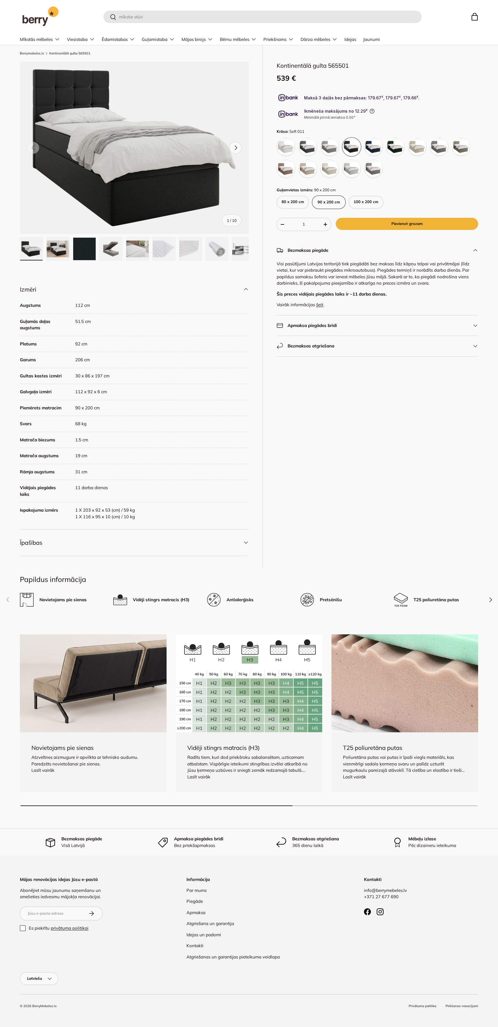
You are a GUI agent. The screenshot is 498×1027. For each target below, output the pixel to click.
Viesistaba (77, 39)
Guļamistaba (154, 39)
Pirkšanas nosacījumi (462, 1006)
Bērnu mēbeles (234, 39)
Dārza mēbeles (315, 39)
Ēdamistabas (115, 39)
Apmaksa (195, 912)
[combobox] (262, 17)
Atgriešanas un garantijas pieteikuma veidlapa (233, 957)
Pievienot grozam (407, 223)
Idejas (350, 39)
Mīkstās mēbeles (36, 39)
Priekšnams (274, 39)
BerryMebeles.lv (44, 1006)
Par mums (196, 890)
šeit (319, 304)
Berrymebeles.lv (32, 53)
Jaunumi (371, 39)
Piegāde (194, 901)
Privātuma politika (422, 1006)
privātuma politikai (69, 928)
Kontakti (194, 945)
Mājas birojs (194, 39)
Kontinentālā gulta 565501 (69, 53)
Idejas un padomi (203, 934)
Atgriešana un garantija (210, 923)
